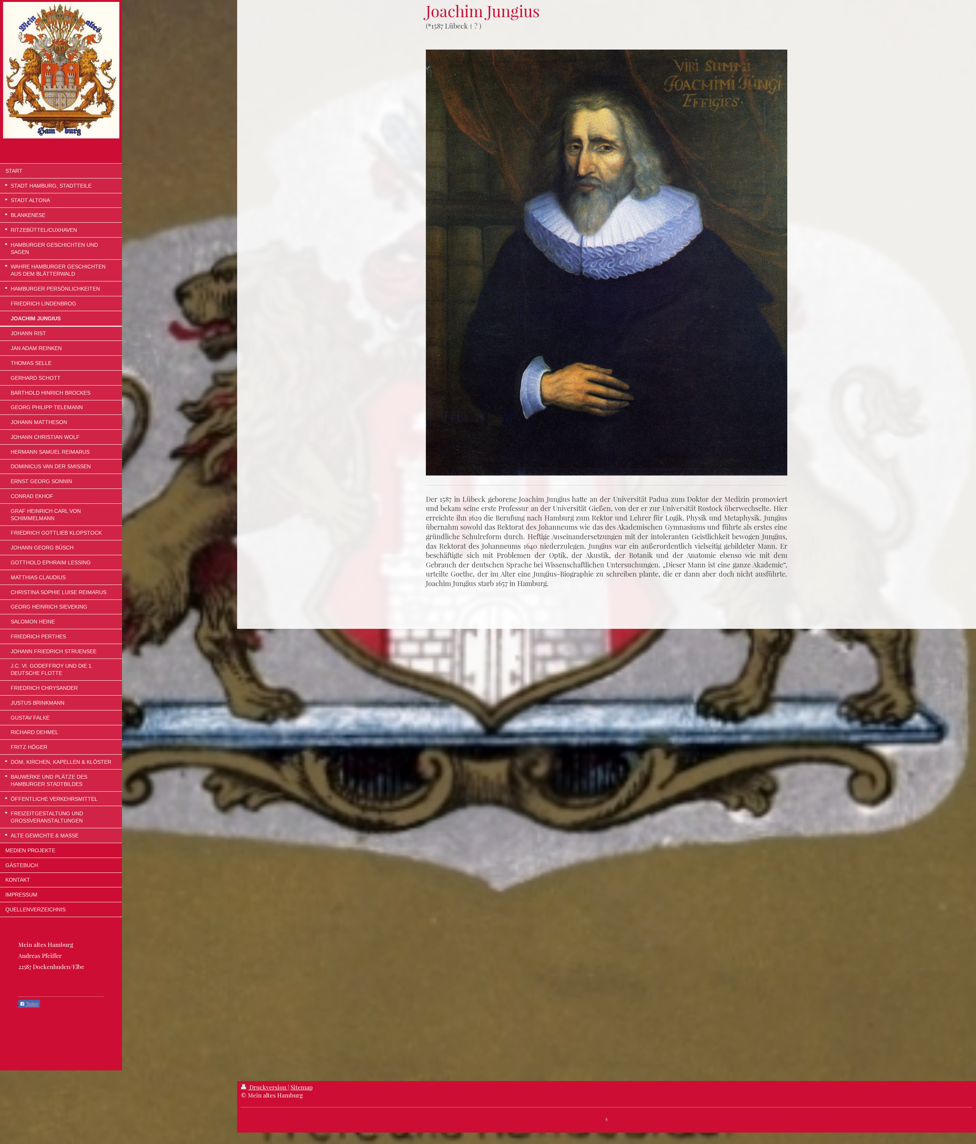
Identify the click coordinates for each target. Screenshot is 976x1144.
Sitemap (302, 1087)
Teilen (32, 1004)
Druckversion (268, 1087)
